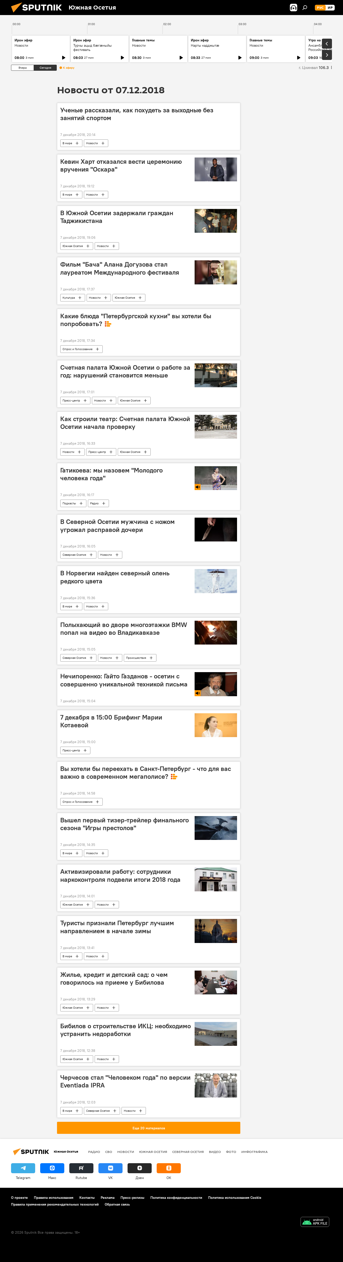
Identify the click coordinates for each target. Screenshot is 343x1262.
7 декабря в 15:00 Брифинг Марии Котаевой (111, 721)
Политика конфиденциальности (176, 1197)
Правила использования (53, 1197)
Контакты (87, 1197)
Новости (21, 45)
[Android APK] (315, 1222)
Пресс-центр (71, 400)
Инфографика (254, 1151)
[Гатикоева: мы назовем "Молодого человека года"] (216, 478)
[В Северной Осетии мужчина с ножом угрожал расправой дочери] (216, 529)
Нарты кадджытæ (205, 45)
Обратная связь (117, 1204)
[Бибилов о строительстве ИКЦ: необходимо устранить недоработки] (216, 1034)
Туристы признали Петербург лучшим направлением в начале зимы (117, 927)
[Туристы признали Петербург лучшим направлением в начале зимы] (216, 931)
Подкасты (69, 503)
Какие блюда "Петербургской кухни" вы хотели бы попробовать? (135, 320)
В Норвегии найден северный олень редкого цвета (114, 577)
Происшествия (136, 658)
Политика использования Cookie (234, 1197)
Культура (69, 297)
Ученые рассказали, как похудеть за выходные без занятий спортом (136, 114)
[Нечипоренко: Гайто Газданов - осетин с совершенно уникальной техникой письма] (216, 684)
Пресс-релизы (132, 1197)
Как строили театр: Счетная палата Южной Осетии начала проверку (125, 423)
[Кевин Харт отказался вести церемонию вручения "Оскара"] (216, 169)
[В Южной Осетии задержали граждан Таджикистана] (216, 221)
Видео (215, 1151)
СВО (108, 1151)
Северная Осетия (74, 555)
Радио (94, 503)
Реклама (108, 1197)
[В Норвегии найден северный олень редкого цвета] (216, 581)
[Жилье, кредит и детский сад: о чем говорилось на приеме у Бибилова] (216, 982)
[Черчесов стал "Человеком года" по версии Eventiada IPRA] (216, 1085)
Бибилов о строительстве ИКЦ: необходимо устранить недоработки (125, 1030)
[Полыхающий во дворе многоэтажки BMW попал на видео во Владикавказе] (216, 633)
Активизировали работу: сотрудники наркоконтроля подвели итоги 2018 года (120, 875)
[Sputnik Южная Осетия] (38, 14)
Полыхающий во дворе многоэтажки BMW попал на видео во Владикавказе (123, 629)
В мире (67, 143)
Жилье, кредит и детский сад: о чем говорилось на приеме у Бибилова (114, 978)
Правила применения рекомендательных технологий (55, 1204)
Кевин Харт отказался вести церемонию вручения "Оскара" (121, 165)
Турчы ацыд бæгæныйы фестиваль (92, 47)
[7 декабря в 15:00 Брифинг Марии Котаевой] (216, 725)
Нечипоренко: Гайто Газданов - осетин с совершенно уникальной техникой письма (124, 680)
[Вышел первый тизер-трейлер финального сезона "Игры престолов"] (216, 828)
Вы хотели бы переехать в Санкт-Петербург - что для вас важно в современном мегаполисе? (145, 772)
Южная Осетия (73, 246)
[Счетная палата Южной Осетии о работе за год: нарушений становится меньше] (216, 375)
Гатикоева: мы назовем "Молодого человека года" (111, 474)
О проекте (19, 1197)
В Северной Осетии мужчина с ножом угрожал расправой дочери (117, 525)
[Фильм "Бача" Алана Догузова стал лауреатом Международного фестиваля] (216, 272)
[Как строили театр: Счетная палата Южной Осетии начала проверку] (216, 427)
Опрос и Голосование (77, 349)
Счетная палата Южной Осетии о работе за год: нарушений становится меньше (125, 371)
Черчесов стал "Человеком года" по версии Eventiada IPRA (125, 1081)
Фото (231, 1151)
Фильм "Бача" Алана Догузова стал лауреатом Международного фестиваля (119, 268)
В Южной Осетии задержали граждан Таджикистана (116, 217)
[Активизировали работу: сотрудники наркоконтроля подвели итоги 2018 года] (216, 879)
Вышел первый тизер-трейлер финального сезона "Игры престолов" (124, 824)
